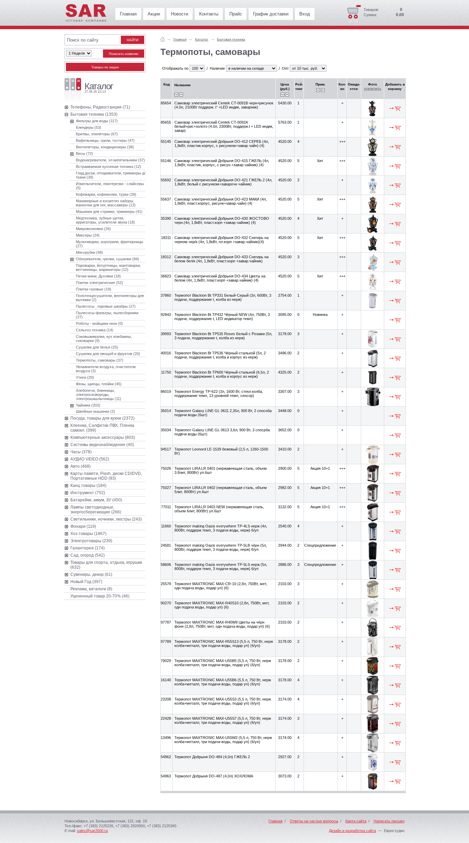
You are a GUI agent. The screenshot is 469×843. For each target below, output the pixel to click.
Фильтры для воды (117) (97, 121)
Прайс (235, 13)
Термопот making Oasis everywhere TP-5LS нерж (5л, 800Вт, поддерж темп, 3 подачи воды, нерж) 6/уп (220, 566)
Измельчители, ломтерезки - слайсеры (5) (110, 186)
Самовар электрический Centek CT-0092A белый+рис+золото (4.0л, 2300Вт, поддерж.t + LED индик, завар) (223, 126)
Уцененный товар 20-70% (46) (99, 596)
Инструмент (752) (87, 492)
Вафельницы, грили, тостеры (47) (105, 140)
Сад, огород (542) (87, 555)
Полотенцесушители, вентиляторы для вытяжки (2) (110, 298)
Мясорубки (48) (89, 252)
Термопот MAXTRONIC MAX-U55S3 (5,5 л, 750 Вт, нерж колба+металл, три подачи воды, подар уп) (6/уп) (222, 701)
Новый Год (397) (86, 581)
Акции (154, 13)
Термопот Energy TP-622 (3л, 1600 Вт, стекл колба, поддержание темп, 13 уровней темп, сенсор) (218, 393)
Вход (304, 13)
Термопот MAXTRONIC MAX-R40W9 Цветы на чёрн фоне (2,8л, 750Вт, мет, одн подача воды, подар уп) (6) (222, 624)
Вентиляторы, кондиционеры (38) (105, 147)
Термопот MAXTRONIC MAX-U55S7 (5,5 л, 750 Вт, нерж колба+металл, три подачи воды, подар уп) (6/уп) (222, 720)
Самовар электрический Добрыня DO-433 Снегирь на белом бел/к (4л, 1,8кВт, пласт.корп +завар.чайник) (221, 259)
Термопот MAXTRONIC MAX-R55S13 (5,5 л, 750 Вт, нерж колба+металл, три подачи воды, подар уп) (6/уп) (223, 643)
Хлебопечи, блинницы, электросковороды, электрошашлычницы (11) (98, 394)
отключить (372, 88)
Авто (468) (80, 466)
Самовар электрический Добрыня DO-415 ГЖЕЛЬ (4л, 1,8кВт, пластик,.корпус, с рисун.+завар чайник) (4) (221, 163)
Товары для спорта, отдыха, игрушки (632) (106, 565)
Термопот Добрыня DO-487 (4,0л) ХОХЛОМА (213, 776)
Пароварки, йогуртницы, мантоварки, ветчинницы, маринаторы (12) (108, 267)
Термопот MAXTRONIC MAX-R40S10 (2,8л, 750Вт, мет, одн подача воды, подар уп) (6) (222, 605)
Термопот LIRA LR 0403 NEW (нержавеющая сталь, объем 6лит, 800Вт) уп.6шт (219, 509)
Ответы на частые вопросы (314, 821)
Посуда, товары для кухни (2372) (102, 418)
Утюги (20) (85, 377)
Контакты (208, 13)
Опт (285, 68)
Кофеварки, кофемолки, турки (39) (106, 194)
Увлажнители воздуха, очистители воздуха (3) (106, 369)
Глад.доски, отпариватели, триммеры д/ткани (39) (110, 175)
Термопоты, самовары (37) (99, 360)
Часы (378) (81, 451)
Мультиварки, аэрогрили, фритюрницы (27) (109, 244)
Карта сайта (355, 821)
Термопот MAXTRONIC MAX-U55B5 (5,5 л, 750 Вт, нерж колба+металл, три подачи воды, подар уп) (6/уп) (222, 663)
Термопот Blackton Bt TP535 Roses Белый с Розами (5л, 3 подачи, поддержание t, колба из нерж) (223, 336)
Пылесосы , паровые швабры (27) (106, 306)
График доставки (270, 13)
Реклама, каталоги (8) (91, 588)
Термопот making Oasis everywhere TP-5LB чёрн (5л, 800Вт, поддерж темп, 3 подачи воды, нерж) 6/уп (220, 547)
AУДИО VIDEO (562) (89, 459)
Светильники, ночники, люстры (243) (106, 519)
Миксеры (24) (88, 235)
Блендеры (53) (88, 127)
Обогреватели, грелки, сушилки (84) (107, 259)
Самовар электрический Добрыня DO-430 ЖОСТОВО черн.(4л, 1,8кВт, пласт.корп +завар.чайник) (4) (221, 220)
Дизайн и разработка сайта (352, 831)
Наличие (217, 68)
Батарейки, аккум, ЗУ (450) (96, 500)
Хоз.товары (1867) (88, 533)
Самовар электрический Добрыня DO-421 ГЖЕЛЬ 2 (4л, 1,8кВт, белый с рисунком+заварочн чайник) (223, 182)
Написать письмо (389, 821)
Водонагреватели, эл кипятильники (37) (110, 160)
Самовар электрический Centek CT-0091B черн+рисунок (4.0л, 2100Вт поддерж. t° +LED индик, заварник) (223, 105)
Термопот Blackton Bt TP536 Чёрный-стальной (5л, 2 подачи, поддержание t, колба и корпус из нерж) (220, 355)
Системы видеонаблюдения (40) (102, 444)
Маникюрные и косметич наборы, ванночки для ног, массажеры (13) (106, 203)
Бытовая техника (231, 39)
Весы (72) (84, 153)
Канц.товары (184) (88, 485)
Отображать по (175, 68)
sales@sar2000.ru (92, 831)
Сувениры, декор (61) (91, 574)
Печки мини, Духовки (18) (98, 276)
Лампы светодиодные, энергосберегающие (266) (95, 509)
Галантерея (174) (87, 548)
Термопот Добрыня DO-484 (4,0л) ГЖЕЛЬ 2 (212, 757)
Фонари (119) (83, 526)
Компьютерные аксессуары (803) (102, 437)
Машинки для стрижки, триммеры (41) (109, 211)
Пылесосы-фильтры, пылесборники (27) (107, 315)
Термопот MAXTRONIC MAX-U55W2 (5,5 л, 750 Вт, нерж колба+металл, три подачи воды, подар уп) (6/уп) (223, 740)
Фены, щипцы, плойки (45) (99, 384)
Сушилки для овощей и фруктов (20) (108, 354)
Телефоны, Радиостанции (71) (100, 107)
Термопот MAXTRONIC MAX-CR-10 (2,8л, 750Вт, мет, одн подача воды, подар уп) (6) (220, 586)
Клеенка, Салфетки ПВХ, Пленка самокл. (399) (102, 428)
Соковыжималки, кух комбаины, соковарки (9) (104, 338)
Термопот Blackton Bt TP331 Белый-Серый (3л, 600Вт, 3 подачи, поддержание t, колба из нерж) (222, 297)
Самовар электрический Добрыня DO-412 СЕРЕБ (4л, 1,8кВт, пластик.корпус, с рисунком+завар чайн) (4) (221, 143)
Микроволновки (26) (93, 229)
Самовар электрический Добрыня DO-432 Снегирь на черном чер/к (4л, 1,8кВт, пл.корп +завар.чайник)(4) (221, 240)
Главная (128, 13)
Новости (179, 13)
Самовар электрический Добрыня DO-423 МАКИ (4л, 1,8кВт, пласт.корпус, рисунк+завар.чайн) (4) (220, 201)
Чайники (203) (88, 405)
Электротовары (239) (91, 540)
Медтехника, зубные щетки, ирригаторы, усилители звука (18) (105, 220)
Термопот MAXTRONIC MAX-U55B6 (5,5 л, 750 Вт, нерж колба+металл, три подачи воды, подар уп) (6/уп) (222, 682)
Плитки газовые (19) (93, 289)
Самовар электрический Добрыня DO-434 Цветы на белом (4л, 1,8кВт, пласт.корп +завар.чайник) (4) (219, 278)
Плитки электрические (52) (99, 283)
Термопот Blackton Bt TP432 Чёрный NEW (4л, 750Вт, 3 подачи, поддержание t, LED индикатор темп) (222, 316)
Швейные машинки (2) (95, 411)
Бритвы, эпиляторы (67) (97, 134)
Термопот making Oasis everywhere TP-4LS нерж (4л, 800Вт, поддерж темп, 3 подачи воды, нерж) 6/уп (220, 528)
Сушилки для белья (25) (97, 347)
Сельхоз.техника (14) (94, 330)
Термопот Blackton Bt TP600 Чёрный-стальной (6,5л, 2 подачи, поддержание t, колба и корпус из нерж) (221, 374)
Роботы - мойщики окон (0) (99, 323)
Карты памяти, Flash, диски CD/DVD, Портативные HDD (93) (106, 476)
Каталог (201, 39)
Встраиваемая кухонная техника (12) (108, 166)
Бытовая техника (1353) (93, 114)
